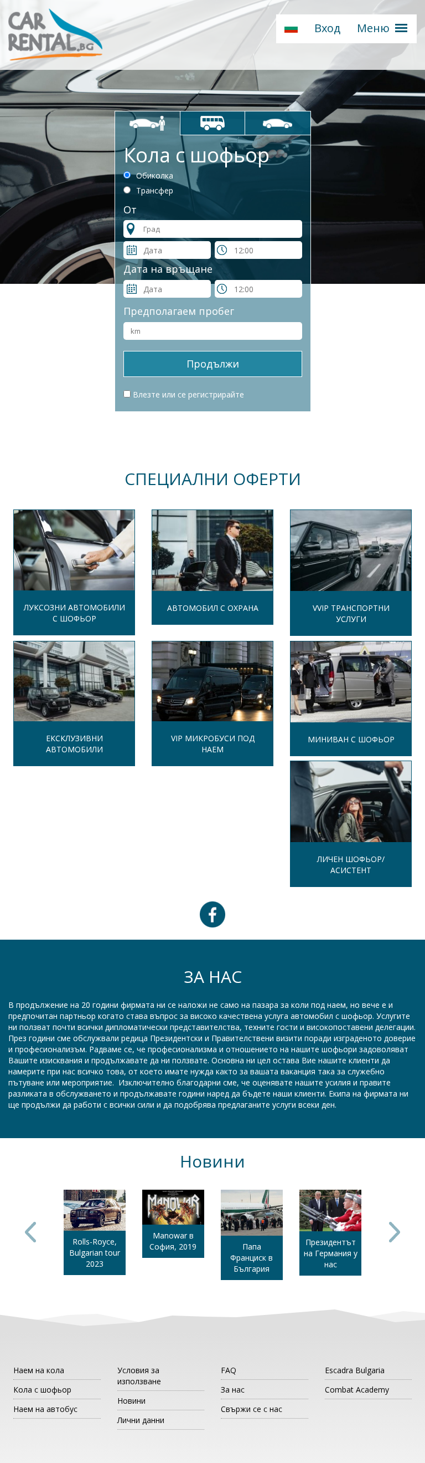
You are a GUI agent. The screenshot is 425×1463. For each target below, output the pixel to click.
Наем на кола (38, 1370)
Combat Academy (357, 1389)
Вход (327, 28)
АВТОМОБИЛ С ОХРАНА (212, 608)
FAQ (228, 1370)
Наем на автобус (45, 1409)
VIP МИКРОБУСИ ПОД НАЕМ (213, 744)
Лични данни (140, 1420)
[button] (291, 28)
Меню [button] (373, 28)
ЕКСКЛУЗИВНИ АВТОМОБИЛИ (74, 744)
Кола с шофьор (42, 1389)
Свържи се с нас (251, 1409)
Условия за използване (139, 1375)
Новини (131, 1400)
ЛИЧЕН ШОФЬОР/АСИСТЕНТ (351, 864)
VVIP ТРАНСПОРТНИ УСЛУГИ (351, 613)
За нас (233, 1389)
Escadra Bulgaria (355, 1370)
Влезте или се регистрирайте (188, 394)
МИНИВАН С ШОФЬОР (351, 739)
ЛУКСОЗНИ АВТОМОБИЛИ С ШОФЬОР (74, 613)
